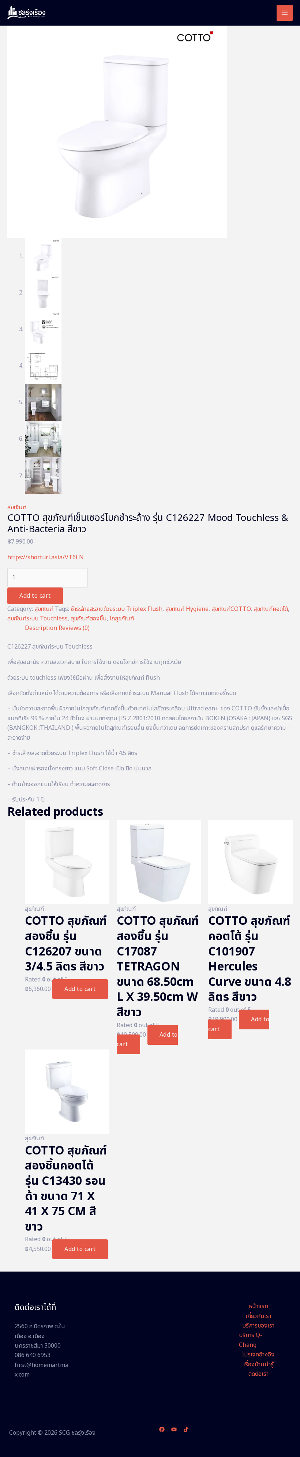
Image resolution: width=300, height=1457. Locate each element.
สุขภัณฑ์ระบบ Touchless (37, 618)
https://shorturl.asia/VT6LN (45, 557)
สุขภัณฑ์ (16, 507)
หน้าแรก (258, 1306)
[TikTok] (186, 1429)
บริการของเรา (258, 1325)
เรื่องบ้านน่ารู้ (258, 1364)
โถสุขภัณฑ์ (122, 618)
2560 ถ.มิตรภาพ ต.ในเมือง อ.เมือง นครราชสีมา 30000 (40, 1336)
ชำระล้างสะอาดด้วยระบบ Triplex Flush (116, 609)
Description (41, 628)
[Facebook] (162, 1429)
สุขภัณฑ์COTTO (231, 609)
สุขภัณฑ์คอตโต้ (271, 609)
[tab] (41, 628)
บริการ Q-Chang (250, 1340)
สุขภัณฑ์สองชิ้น (89, 618)
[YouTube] (174, 1429)
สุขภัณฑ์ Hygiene (187, 609)
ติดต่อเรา (258, 1374)
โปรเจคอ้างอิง (258, 1354)
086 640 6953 (32, 1355)
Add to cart (35, 596)
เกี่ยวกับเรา (258, 1316)
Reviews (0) (74, 628)
